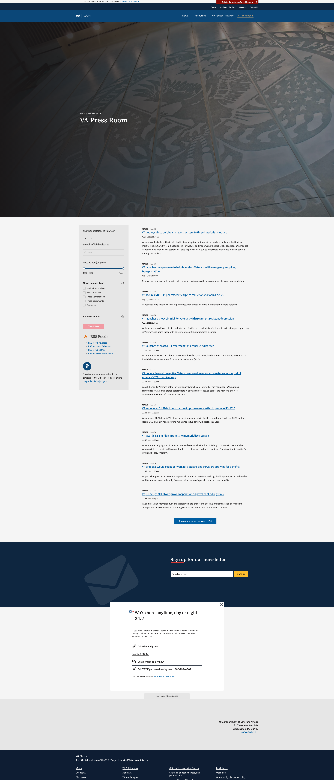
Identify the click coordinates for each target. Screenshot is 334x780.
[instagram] (247, 716)
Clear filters (93, 326)
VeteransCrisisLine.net (164, 676)
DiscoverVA (81, 777)
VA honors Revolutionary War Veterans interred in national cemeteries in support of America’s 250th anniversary (191, 375)
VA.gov (79, 768)
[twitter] (231, 716)
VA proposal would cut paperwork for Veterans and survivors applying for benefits (191, 467)
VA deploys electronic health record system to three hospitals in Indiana (185, 232)
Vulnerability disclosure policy (231, 777)
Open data (221, 772)
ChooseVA (81, 772)
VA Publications (130, 768)
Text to (140, 654)
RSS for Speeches (96, 350)
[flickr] (257, 716)
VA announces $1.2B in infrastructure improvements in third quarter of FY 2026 (188, 408)
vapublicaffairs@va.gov (95, 381)
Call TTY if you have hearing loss (164, 669)
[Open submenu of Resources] (207, 16)
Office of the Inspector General (184, 768)
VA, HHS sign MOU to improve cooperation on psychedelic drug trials (183, 494)
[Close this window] (221, 604)
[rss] (236, 716)
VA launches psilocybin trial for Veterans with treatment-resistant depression (188, 319)
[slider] (84, 268)
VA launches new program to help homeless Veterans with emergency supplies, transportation (189, 269)
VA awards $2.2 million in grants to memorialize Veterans (175, 436)
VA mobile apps (130, 777)
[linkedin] (252, 716)
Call (149, 646)
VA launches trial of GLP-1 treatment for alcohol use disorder (178, 346)
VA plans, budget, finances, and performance (184, 774)
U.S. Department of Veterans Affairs (126, 760)
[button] (257, 16)
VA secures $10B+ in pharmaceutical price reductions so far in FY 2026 (183, 295)
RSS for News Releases (99, 346)
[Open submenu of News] (189, 16)
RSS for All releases (97, 342)
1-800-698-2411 (249, 732)
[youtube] (226, 716)
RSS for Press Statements (100, 353)
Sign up (241, 574)
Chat (151, 661)
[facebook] (242, 716)
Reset (121, 273)
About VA (127, 772)
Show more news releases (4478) (195, 521)
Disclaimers (222, 768)
